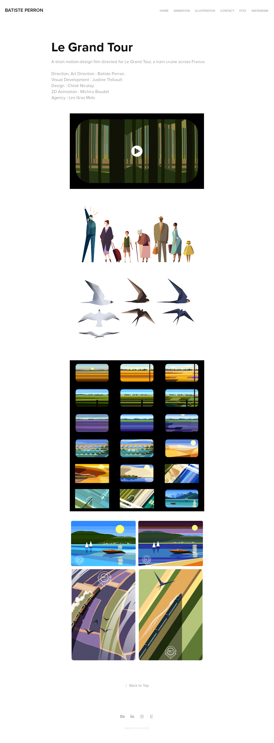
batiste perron (24, 10)
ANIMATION (182, 11)
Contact (227, 11)
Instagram (260, 11)
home (164, 11)
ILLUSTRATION (205, 11)
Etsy (242, 11)
